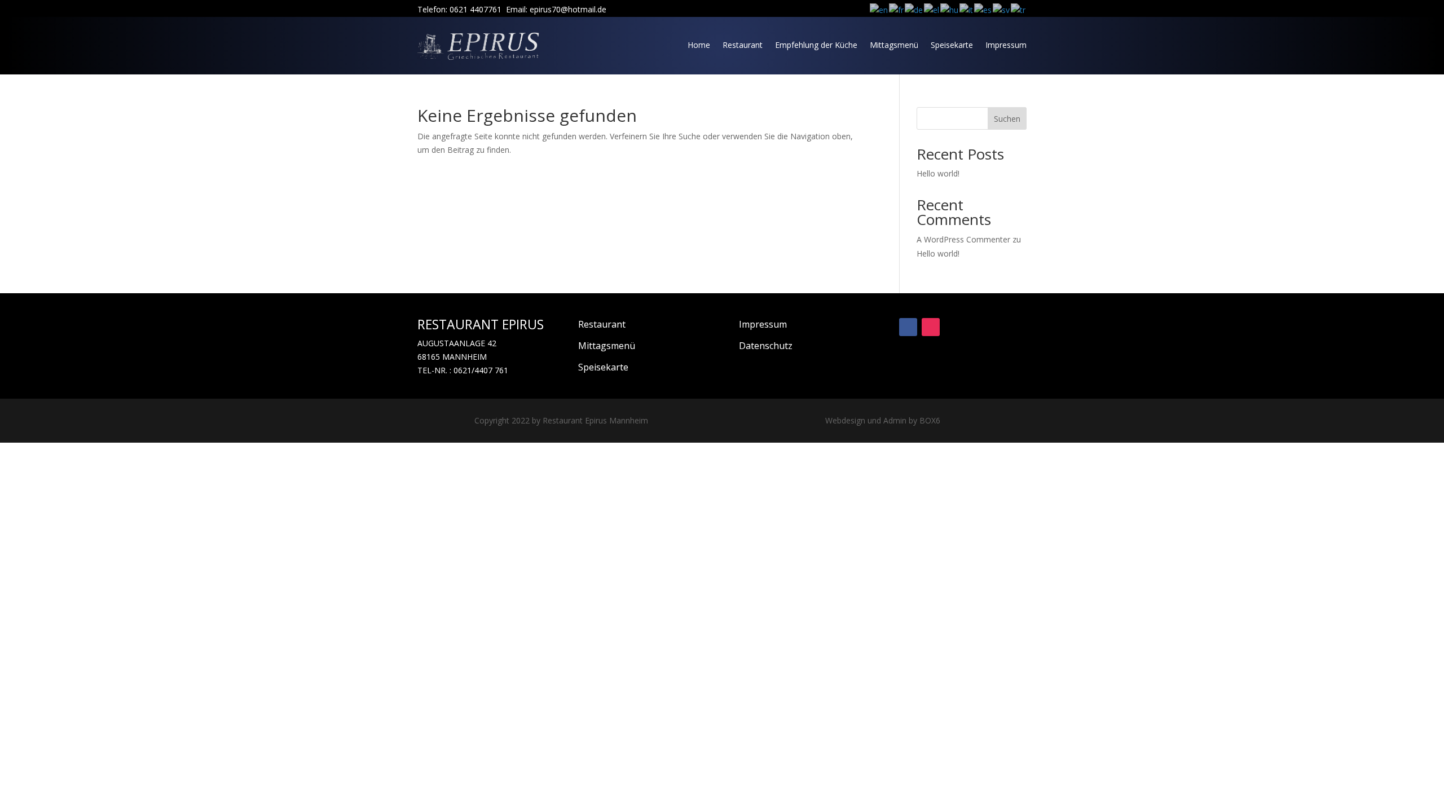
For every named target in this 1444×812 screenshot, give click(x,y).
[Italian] (966, 9)
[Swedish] (1002, 9)
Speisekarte (952, 44)
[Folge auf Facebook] (908, 327)
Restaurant (743, 44)
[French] (897, 9)
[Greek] (932, 9)
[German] (914, 9)
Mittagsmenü (894, 44)
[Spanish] (983, 9)
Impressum (1006, 44)
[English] (879, 9)
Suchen (1007, 118)
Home (699, 44)
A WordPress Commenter (963, 239)
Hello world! (938, 173)
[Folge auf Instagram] (931, 327)
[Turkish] (1019, 9)
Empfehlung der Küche (816, 44)
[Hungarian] (949, 9)
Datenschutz (766, 345)
